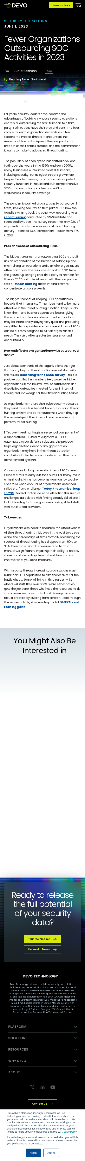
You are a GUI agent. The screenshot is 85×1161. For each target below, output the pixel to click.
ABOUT (14, 1072)
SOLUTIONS (17, 1038)
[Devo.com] (15, 5)
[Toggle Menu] (77, 4)
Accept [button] (33, 1152)
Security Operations (25, 21)
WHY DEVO (17, 1060)
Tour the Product (39, 939)
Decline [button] (51, 1152)
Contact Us (39, 1103)
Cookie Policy (69, 1131)
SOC (49, 71)
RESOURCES (18, 1049)
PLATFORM (17, 1026)
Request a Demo (61, 5)
